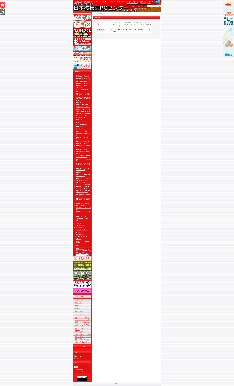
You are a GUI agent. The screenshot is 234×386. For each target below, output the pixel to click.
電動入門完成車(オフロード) (83, 81)
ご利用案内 (133, 6)
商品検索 (77, 308)
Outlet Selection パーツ (81, 214)
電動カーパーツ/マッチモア (82, 141)
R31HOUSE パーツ (81, 216)
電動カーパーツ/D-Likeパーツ (83, 143)
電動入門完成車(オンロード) (83, 79)
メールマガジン (79, 296)
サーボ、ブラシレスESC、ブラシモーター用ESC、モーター (83, 164)
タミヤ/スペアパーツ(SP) (82, 104)
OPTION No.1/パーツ (81, 117)
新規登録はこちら (79, 369)
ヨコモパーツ (79, 119)
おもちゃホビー (80, 234)
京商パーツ (78, 239)
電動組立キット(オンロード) (83, 83)
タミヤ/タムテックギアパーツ (83, 107)
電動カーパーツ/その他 (81, 149)
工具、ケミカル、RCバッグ (83, 180)
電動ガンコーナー (80, 172)
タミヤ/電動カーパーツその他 (83, 111)
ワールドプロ (79, 232)
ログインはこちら (79, 371)
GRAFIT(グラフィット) (81, 236)
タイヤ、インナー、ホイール (83, 178)
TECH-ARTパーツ (80, 225)
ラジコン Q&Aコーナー (81, 314)
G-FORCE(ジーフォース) (82, 218)
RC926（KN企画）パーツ (82, 124)
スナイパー (78, 220)
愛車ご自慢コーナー (80, 311)
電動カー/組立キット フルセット (83, 325)
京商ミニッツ (79, 102)
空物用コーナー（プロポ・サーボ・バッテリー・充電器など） (83, 199)
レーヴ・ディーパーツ (81, 230)
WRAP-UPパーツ (80, 205)
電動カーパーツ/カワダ (81, 131)
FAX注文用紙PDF (101, 30)
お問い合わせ (140, 6)
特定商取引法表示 (79, 300)
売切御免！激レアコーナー (82, 203)
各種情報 (77, 305)
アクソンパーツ (80, 227)
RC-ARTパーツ (80, 129)
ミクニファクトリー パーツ (83, 211)
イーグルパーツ (80, 122)
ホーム (94, 14)
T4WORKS (78, 223)
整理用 (77, 245)
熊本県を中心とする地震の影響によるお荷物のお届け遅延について (82, 324)
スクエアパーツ (80, 126)
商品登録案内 (78, 303)
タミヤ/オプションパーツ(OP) (83, 109)
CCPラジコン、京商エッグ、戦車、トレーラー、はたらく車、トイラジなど (83, 98)
